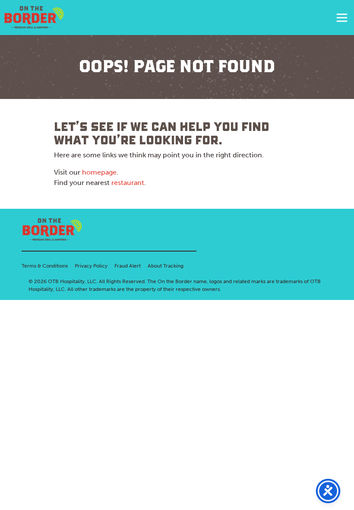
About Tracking (165, 266)
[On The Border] (33, 17)
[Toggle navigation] (342, 17)
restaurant (127, 182)
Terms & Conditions (45, 266)
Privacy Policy (91, 266)
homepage (99, 172)
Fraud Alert (127, 266)
